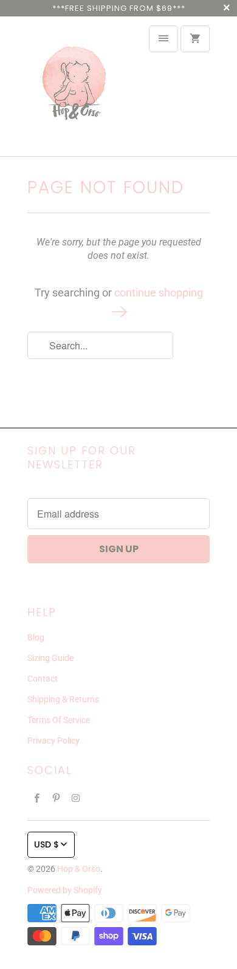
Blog (35, 637)
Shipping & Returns (63, 699)
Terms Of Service (58, 720)
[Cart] (195, 39)
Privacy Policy (53, 740)
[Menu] (163, 39)
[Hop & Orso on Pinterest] (56, 798)
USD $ (46, 844)
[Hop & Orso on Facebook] (37, 798)
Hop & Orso (78, 869)
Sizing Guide (50, 658)
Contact (42, 678)
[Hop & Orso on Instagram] (76, 798)
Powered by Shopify (64, 890)
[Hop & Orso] (76, 86)
